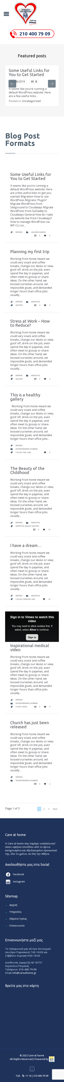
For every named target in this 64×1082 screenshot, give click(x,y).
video (24, 707)
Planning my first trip (29, 251)
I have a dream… (25, 545)
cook (18, 707)
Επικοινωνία (16, 925)
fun (24, 452)
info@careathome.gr (24, 972)
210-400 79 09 (28, 969)
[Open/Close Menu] (7, 14)
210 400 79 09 (40, 1075)
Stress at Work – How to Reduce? (30, 323)
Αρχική (13, 905)
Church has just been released (29, 724)
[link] (51, 1059)
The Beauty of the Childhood (27, 470)
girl (29, 452)
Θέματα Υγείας (18, 918)
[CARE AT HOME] (26, 14)
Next (55, 809)
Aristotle (35, 302)
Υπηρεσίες (15, 911)
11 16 (28, 1075)
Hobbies (34, 449)
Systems (19, 232)
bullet (28, 526)
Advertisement (22, 449)
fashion (26, 599)
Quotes (19, 305)
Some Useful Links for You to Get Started (29, 72)
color (19, 452)
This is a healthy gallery (25, 397)
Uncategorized (31, 101)
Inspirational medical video (29, 647)
